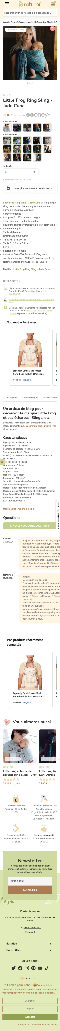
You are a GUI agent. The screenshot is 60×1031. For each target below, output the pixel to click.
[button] (6, 357)
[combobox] (20, 172)
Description (11, 397)
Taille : (7, 165)
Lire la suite (10, 281)
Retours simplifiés (16, 835)
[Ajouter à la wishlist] (52, 28)
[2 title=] (7, 779)
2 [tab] (30, 83)
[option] (20, 758)
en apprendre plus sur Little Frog (40, 426)
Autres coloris (10, 121)
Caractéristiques (30, 397)
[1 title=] (4, 779)
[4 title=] (14, 779)
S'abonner (28, 890)
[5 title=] (17, 779)
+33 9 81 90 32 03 (32, 927)
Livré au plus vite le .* (31, 188)
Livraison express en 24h (44, 805)
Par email (30, 932)
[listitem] (30, 357)
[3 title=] (11, 779)
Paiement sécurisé (16, 805)
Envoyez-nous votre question (28, 525)
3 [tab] (32, 83)
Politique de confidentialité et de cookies (38, 1024)
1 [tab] (28, 83)
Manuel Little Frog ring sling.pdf (18, 509)
